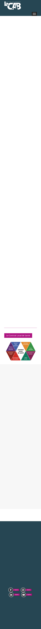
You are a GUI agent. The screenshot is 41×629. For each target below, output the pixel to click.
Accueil (7, 57)
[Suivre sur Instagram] (23, 590)
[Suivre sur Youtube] (23, 594)
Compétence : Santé (19, 57)
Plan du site (27, 608)
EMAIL (20, 427)
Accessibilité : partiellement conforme (20, 611)
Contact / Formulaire (20, 569)
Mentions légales (14, 606)
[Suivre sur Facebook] (10, 590)
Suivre (16, 590)
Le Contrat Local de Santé (18, 335)
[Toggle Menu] (34, 13)
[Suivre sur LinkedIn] (11, 594)
